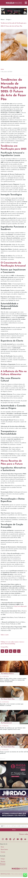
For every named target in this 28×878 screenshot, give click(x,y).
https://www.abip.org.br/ (20, 606)
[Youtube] (18, 839)
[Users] (25, 839)
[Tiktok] (14, 839)
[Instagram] (3, 839)
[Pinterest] (10, 839)
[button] (2, 651)
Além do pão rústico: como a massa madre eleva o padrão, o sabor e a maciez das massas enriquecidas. (13, 680)
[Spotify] (21, 839)
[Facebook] (6, 839)
